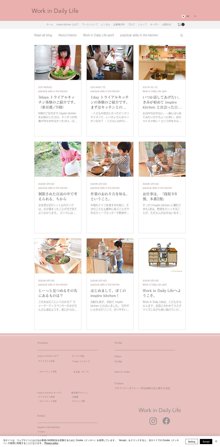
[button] (181, 24)
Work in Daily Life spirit (98, 35)
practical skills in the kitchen (139, 35)
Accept (206, 441)
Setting (191, 441)
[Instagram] (153, 421)
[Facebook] (166, 421)
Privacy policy (51, 443)
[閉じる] (216, 441)
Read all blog (43, 35)
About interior (67, 35)
